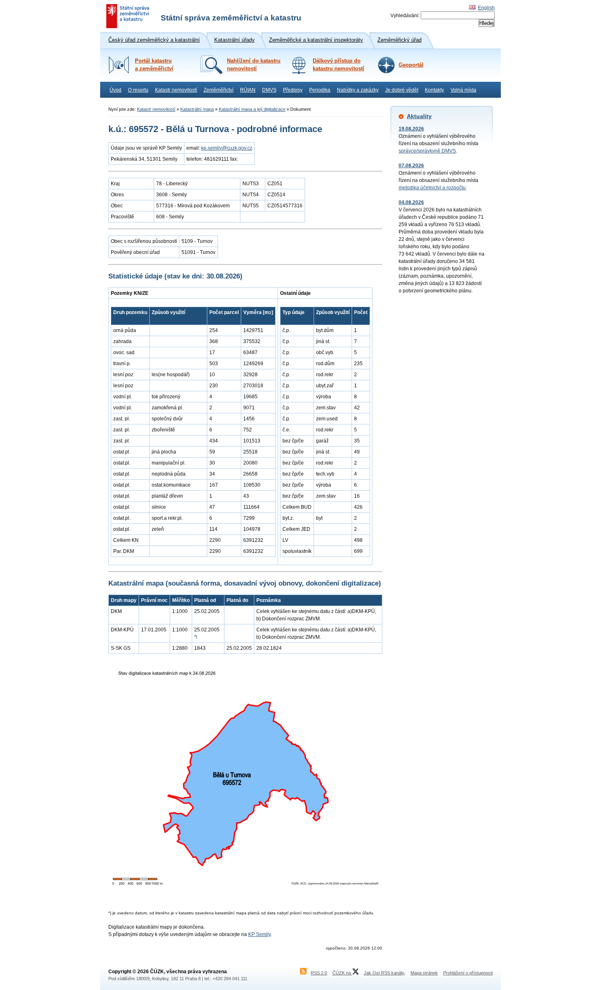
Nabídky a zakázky (358, 90)
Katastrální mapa (197, 109)
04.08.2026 (411, 202)
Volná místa (463, 90)
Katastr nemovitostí (176, 90)
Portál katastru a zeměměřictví (154, 65)
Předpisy (293, 90)
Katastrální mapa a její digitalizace (252, 109)
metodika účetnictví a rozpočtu (432, 188)
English (486, 8)
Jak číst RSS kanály (384, 972)
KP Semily (259, 934)
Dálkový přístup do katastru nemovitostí (338, 65)
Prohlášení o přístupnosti (468, 972)
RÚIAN (248, 90)
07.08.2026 (411, 165)
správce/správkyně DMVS (427, 151)
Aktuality (419, 116)
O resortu (138, 90)
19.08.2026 (411, 129)
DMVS (269, 90)
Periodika (319, 90)
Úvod (115, 90)
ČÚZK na (342, 972)
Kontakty (434, 90)
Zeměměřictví (218, 90)
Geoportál (411, 65)
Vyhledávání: (404, 15)
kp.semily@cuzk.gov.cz (226, 148)
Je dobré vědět (401, 90)
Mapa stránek (424, 972)
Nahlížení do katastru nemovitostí (253, 65)
